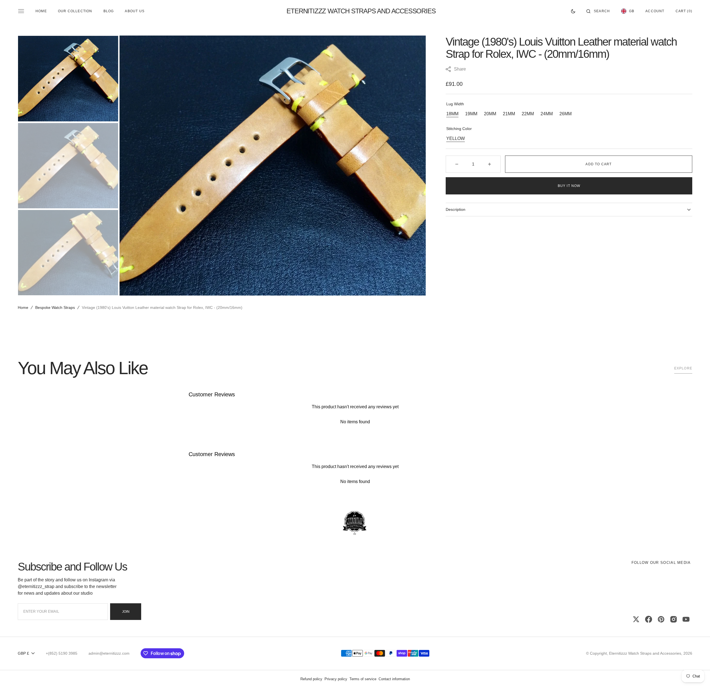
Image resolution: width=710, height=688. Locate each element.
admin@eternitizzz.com (109, 653)
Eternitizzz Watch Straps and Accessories (645, 653)
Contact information (394, 679)
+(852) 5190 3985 (61, 653)
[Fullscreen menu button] (21, 11)
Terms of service (362, 679)
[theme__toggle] (573, 11)
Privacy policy (335, 679)
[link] (355, 523)
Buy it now (569, 186)
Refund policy (311, 679)
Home (23, 307)
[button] (598, 11)
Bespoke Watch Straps (55, 307)
